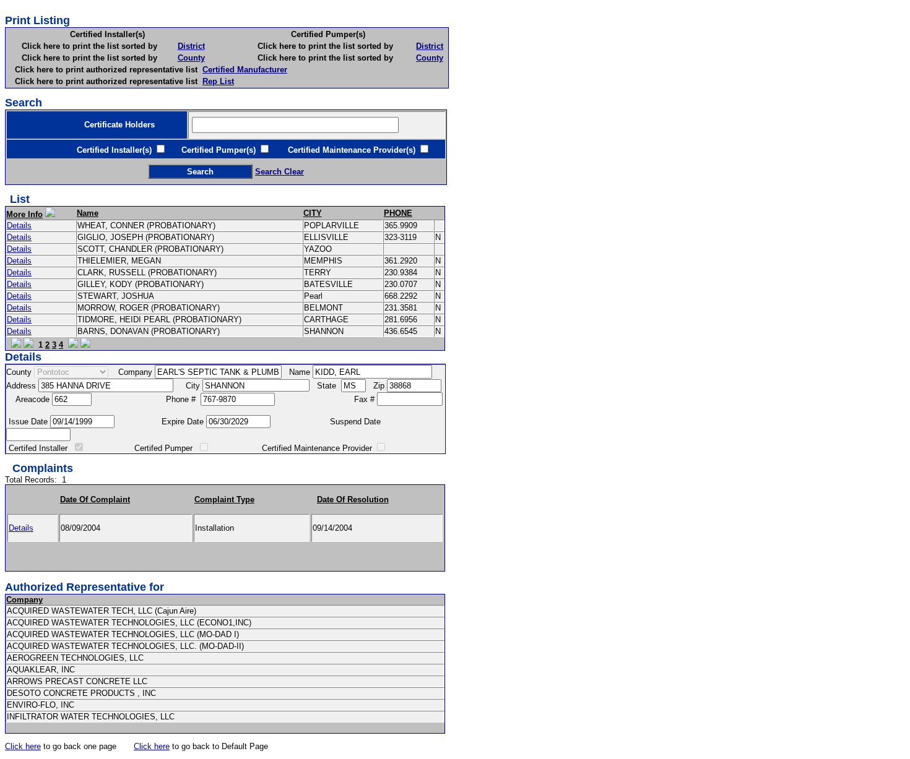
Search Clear (279, 171)
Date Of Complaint (95, 499)
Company (24, 599)
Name (87, 213)
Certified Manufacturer (244, 69)
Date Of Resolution (353, 499)
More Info (24, 214)
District (191, 46)
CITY (312, 213)
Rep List (218, 81)
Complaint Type (224, 499)
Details (19, 225)
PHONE (398, 213)
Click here (23, 746)
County (191, 57)
